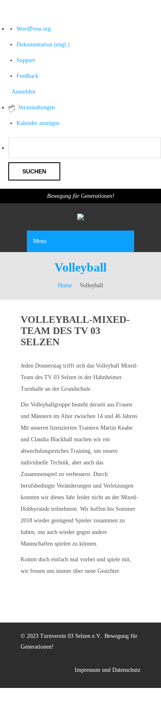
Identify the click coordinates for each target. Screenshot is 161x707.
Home (65, 285)
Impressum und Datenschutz (107, 670)
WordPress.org (34, 29)
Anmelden (24, 92)
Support (26, 60)
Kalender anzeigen (38, 123)
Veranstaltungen (36, 107)
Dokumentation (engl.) (43, 44)
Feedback (27, 76)
